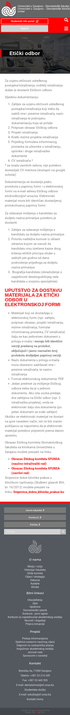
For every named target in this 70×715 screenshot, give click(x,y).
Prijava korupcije (35, 623)
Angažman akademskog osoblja (35, 648)
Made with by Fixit (35, 712)
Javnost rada (35, 652)
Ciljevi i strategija (35, 576)
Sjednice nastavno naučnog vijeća (35, 641)
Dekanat (35, 580)
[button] (59, 28)
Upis (35, 603)
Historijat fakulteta (35, 569)
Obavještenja (35, 599)
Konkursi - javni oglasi (35, 613)
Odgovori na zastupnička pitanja (35, 645)
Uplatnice (35, 606)
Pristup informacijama (35, 638)
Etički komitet (35, 573)
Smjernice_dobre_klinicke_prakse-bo (38, 492)
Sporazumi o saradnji (35, 655)
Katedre (35, 583)
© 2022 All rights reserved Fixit (35, 710)
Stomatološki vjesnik (35, 610)
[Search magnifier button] (63, 531)
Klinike (35, 587)
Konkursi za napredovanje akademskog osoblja (35, 617)
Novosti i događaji (35, 620)
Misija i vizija (35, 566)
